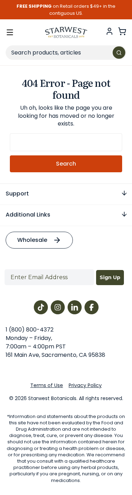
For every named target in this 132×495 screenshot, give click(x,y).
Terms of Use (46, 385)
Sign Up (110, 277)
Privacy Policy (85, 385)
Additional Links (28, 215)
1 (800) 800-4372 (30, 330)
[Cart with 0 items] (122, 31)
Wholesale (32, 240)
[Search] (119, 52)
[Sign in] (109, 31)
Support (17, 193)
